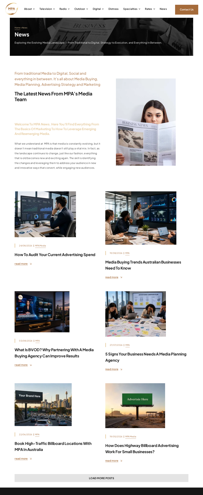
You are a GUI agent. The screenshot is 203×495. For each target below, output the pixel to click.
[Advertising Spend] (45, 192)
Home (17, 27)
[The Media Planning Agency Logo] (11, 3)
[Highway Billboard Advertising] (135, 384)
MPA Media (40, 245)
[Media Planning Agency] (135, 292)
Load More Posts (101, 478)
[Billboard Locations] (43, 384)
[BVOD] (42, 292)
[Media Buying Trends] (140, 192)
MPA (127, 253)
